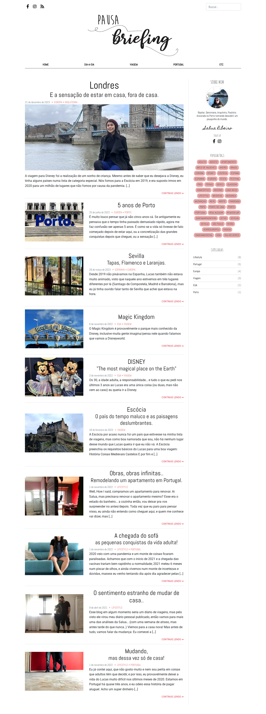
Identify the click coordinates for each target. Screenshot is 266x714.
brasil (234, 167)
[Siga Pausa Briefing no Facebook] (28, 6)
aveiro (223, 167)
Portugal (178, 64)
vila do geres (232, 235)
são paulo (217, 224)
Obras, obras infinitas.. (136, 476)
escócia (222, 173)
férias (209, 184)
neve (212, 201)
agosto (214, 162)
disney (211, 173)
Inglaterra (71, 102)
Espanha (120, 269)
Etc (221, 64)
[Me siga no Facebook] (214, 141)
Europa (58, 102)
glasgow (232, 184)
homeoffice (203, 190)
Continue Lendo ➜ (173, 193)
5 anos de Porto (136, 205)
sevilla (205, 224)
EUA (119, 324)
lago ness (231, 190)
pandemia (234, 201)
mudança (231, 195)
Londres (104, 89)
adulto (202, 162)
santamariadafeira (206, 218)
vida (218, 235)
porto (231, 207)
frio (199, 184)
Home (46, 64)
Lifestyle (122, 487)
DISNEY (136, 365)
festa (223, 178)
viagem (227, 229)
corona (199, 173)
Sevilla (136, 259)
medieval (217, 195)
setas (223, 218)
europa (212, 178)
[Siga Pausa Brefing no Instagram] (35, 6)
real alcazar (216, 212)
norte (222, 201)
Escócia (136, 416)
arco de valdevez (206, 167)
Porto (128, 212)
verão (230, 224)
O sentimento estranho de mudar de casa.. (136, 596)
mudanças (200, 201)
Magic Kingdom (136, 317)
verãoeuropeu (211, 229)
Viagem (134, 64)
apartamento (228, 162)
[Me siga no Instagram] (219, 141)
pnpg (202, 207)
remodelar (233, 212)
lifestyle (204, 195)
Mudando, (136, 654)
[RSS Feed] (42, 6)
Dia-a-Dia (89, 64)
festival (234, 178)
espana (235, 173)
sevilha (235, 218)
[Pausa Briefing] (133, 32)
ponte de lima (216, 207)
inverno (218, 190)
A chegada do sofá (136, 539)
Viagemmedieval (203, 235)
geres (220, 184)
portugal (200, 212)
